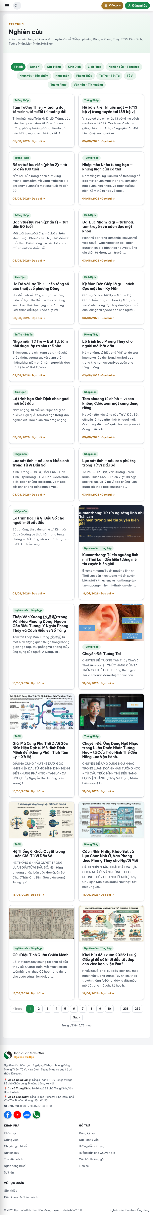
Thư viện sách (13, 1159)
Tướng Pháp (58, 85)
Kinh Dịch (74, 67)
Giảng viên (11, 1140)
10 (109, 1008)
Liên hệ (84, 1166)
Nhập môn (62, 76)
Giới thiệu (10, 1190)
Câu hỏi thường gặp (92, 1159)
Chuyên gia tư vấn (16, 1146)
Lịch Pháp (94, 67)
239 (137, 1008)
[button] (16, 5)
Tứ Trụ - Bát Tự (109, 76)
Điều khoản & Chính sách (20, 1197)
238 (125, 1008)
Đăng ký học (87, 1133)
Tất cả (18, 67)
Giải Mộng (54, 67)
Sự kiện (9, 1172)
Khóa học (10, 1133)
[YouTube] (17, 1115)
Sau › (76, 1017)
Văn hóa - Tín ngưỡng (88, 85)
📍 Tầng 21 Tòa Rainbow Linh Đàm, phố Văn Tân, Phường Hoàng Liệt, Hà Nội (39, 1098)
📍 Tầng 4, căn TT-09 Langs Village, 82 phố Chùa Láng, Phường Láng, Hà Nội (38, 1081)
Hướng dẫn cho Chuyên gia (97, 1153)
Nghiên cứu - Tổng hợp (124, 67)
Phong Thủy (84, 76)
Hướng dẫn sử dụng (91, 1146)
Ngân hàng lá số (15, 1166)
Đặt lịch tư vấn (89, 1140)
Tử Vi (130, 76)
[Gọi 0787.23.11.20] (36, 1115)
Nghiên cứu (11, 1153)
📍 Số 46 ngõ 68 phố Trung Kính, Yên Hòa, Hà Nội (38, 1090)
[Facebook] (8, 1115)
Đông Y (35, 67)
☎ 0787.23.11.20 (15, 1106)
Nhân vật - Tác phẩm (34, 76)
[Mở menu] (7, 6)
